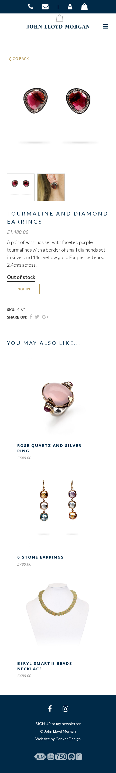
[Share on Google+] (45, 316)
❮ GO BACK (19, 59)
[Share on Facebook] (30, 316)
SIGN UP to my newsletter (58, 723)
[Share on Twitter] (37, 316)
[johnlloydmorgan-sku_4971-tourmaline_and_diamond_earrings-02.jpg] (52, 187)
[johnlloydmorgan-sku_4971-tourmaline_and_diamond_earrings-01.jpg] (22, 187)
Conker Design (68, 738)
